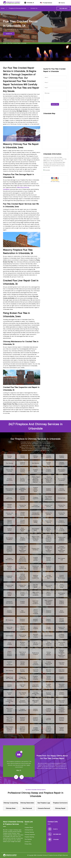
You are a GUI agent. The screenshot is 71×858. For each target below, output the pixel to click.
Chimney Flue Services (61, 506)
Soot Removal (35, 463)
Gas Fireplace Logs (61, 559)
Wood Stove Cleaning (62, 701)
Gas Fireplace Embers (61, 593)
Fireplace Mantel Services (61, 729)
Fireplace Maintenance (22, 701)
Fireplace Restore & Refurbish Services (22, 729)
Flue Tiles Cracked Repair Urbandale (16, 43)
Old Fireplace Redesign (48, 586)
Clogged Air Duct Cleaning (22, 677)
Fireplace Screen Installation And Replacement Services (61, 653)
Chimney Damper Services (22, 514)
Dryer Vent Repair (22, 685)
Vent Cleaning (9, 670)
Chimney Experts (9, 685)
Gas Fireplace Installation (9, 538)
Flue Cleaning (9, 463)
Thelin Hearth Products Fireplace (22, 653)
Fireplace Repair (35, 470)
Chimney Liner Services (9, 513)
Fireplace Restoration (9, 479)
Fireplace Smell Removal (9, 586)
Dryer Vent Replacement (35, 685)
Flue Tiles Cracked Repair (35, 586)
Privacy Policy (28, 844)
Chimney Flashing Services (9, 522)
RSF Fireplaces (9, 620)
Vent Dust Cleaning (48, 670)
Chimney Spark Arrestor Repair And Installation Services (35, 479)
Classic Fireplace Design (61, 586)
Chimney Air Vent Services (9, 602)
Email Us (63, 2)
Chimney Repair (48, 463)
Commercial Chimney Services (36, 567)
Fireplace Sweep (35, 521)
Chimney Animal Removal (48, 653)
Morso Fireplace (35, 643)
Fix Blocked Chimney (9, 576)
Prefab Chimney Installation (35, 663)
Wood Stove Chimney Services (9, 710)
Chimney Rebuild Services (22, 663)
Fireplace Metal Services (9, 559)
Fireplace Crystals (22, 602)
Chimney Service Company (48, 678)
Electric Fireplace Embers (48, 594)
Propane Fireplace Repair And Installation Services (9, 549)
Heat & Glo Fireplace (9, 628)
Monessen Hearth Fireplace (22, 644)
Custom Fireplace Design (22, 594)
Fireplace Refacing (48, 489)
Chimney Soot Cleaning (9, 470)
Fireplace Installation (48, 470)
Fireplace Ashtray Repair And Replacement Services (61, 549)
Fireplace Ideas (9, 693)
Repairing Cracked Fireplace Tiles (35, 577)
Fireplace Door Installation (35, 549)
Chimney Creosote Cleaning (22, 470)
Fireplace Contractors (61, 521)
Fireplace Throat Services (9, 567)
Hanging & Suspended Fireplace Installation (61, 710)
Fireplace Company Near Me (9, 701)
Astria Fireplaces (61, 611)
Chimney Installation (61, 463)
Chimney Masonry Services (22, 522)
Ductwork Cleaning (48, 693)
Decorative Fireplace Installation (61, 686)
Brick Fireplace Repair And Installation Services (9, 729)
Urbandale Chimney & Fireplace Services (47, 855)
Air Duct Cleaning (22, 670)
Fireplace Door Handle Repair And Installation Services (48, 549)
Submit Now (55, 104)
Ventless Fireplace (35, 710)
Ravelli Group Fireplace (35, 653)
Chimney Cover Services (48, 506)
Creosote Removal (22, 463)
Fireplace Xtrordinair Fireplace (61, 636)
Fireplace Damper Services (48, 559)
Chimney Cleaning (22, 456)
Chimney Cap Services (22, 506)
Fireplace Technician (61, 693)
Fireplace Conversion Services (48, 710)
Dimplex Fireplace (48, 628)
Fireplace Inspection (35, 498)
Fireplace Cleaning (61, 456)
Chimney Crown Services (9, 506)
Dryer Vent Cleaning (61, 663)
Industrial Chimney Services (61, 567)
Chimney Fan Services (61, 513)
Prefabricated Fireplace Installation (61, 539)
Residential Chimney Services (48, 567)
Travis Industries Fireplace (48, 644)
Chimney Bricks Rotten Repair (48, 577)
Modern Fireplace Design (9, 594)
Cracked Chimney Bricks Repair (61, 577)
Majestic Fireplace (48, 620)
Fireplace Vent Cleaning (48, 521)
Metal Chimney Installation (9, 489)
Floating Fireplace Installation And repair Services (48, 729)
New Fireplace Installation (61, 470)
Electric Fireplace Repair (48, 529)
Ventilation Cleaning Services (22, 719)
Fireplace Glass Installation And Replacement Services (22, 549)
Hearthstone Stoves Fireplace (61, 644)
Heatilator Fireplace (22, 620)
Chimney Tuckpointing (61, 489)
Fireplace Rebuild (9, 529)
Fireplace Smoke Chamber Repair (35, 489)
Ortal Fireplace (48, 635)
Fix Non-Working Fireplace (22, 480)
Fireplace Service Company (35, 678)
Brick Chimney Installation (61, 479)
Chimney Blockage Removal (22, 498)
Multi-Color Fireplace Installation (35, 602)
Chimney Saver (61, 498)
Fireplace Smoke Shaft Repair (22, 489)
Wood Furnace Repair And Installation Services (35, 538)
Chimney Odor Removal (22, 586)
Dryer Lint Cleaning (35, 670)
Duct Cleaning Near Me (22, 693)
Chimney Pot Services (48, 513)
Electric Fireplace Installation (22, 539)
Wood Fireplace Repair (22, 529)
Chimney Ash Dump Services (35, 513)
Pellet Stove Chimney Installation (36, 594)
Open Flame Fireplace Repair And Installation (9, 719)
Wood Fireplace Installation (61, 529)
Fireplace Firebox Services (35, 559)
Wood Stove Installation (48, 701)
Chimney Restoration (9, 498)
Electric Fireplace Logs (22, 567)
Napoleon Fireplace (35, 620)
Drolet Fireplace (9, 643)
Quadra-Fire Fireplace (61, 628)
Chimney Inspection (48, 456)
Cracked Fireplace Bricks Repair (35, 729)
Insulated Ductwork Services (61, 719)
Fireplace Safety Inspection (48, 686)
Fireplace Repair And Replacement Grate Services (22, 559)
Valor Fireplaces (22, 611)
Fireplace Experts (61, 677)
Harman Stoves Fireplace (22, 628)
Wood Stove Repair (35, 701)
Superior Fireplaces (9, 611)
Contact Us (34, 8)
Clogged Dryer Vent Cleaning (9, 677)
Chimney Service (35, 456)
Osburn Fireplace (35, 628)
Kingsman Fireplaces (48, 611)
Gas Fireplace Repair (35, 529)
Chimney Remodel (48, 719)
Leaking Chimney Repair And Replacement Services (22, 576)
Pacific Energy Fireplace (22, 635)
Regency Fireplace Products (61, 602)
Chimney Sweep (9, 456)
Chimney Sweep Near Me (35, 693)
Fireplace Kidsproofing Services (48, 663)
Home (2, 8)
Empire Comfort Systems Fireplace (9, 653)
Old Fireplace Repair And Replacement (48, 498)
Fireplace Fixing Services (22, 710)
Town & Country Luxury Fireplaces (35, 611)
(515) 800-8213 (63, 8)
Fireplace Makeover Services (35, 719)
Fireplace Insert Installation (9, 663)
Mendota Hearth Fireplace (35, 636)
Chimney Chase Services (35, 506)
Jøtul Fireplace (9, 635)
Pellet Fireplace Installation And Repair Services (48, 602)
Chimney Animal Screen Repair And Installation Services (48, 479)
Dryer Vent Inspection (61, 670)
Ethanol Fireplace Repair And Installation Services (48, 538)
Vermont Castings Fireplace (61, 620)
